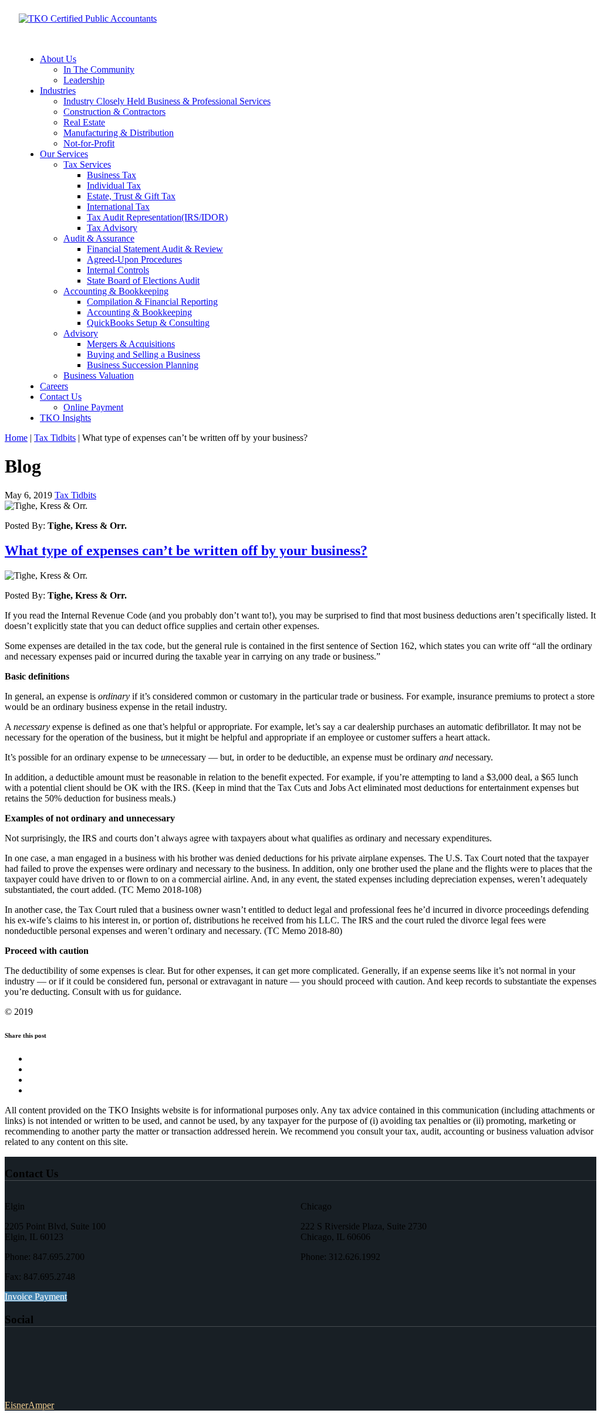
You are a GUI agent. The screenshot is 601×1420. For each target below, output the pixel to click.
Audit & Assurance (98, 238)
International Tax (118, 207)
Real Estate (84, 122)
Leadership (83, 80)
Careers (54, 386)
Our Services (64, 154)
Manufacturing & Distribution (118, 133)
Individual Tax (114, 186)
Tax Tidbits (55, 438)
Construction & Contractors (114, 112)
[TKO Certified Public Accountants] (88, 18)
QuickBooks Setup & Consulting (148, 323)
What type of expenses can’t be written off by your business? (186, 550)
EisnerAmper (29, 1405)
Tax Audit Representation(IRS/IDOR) (157, 217)
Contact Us (61, 397)
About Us (58, 59)
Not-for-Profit (88, 143)
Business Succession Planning (142, 365)
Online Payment (93, 407)
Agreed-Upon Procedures (134, 259)
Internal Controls (118, 270)
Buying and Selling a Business (143, 354)
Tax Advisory (112, 228)
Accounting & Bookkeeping (115, 291)
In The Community (98, 69)
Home (16, 438)
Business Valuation (98, 376)
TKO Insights (65, 418)
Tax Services (87, 164)
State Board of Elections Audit (143, 281)
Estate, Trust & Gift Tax (131, 196)
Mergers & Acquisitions (131, 344)
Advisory (80, 333)
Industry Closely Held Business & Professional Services (167, 101)
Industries (58, 91)
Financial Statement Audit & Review (155, 249)
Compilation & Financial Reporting (152, 302)
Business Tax (111, 175)
